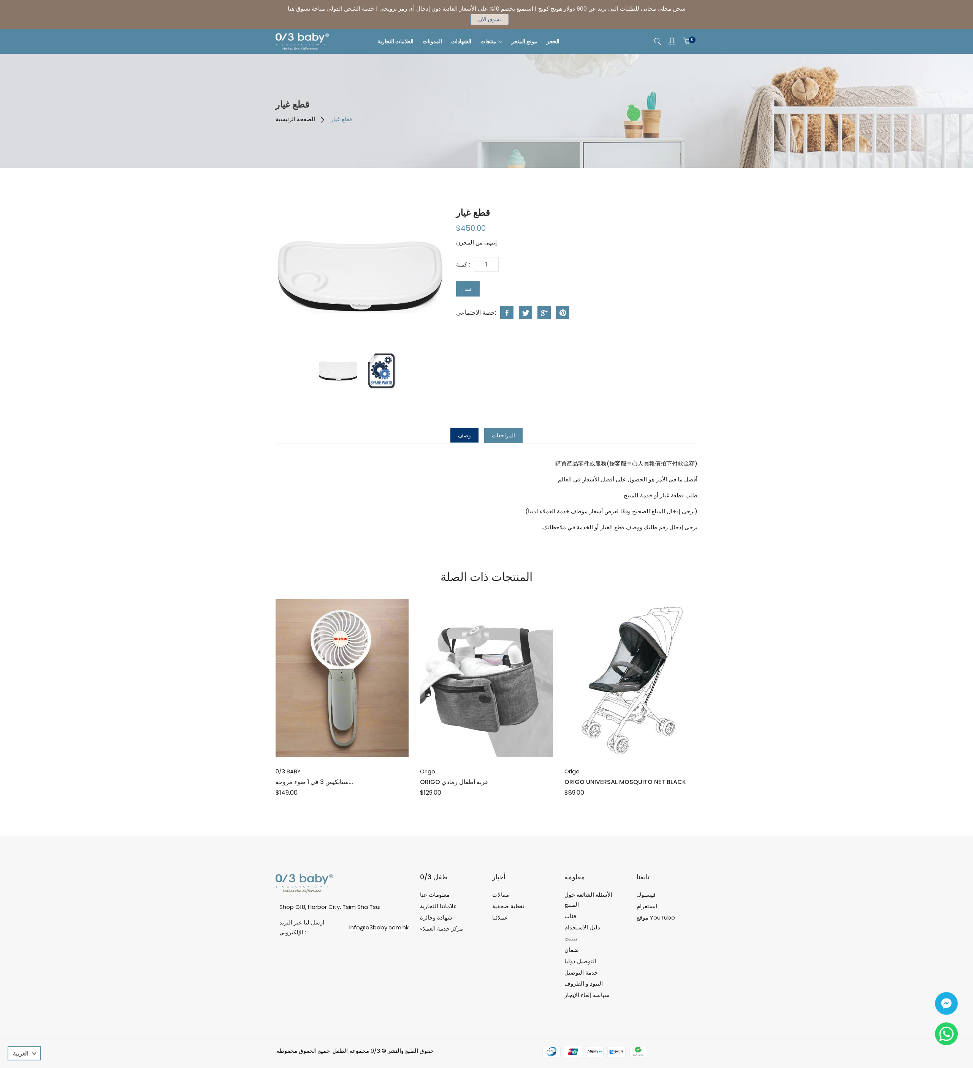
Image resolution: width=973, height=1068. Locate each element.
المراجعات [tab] (503, 435)
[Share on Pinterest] (562, 312)
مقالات (500, 895)
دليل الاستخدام (582, 927)
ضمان (571, 950)
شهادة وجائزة (436, 917)
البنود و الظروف (583, 984)
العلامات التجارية (395, 41)
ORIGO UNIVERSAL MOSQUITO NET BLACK (625, 782)
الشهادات (461, 41)
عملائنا (500, 917)
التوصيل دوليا (580, 961)
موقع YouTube (656, 917)
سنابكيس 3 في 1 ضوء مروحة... (314, 782)
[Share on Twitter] (525, 312)
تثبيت (570, 938)
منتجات (488, 41)
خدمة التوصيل (581, 973)
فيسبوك (646, 895)
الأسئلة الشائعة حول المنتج (588, 900)
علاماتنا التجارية (438, 906)
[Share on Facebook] (506, 312)
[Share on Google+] (544, 312)
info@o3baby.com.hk (379, 927)
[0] (686, 41)
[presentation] (338, 371)
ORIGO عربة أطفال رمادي (454, 782)
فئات (570, 916)
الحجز (553, 41)
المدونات (432, 41)
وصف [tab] (464, 435)
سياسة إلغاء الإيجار (587, 995)
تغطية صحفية (508, 906)
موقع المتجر (524, 41)
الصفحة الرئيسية (295, 119)
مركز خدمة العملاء (441, 928)
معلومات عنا (435, 895)
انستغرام (647, 906)
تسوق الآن (489, 19)
